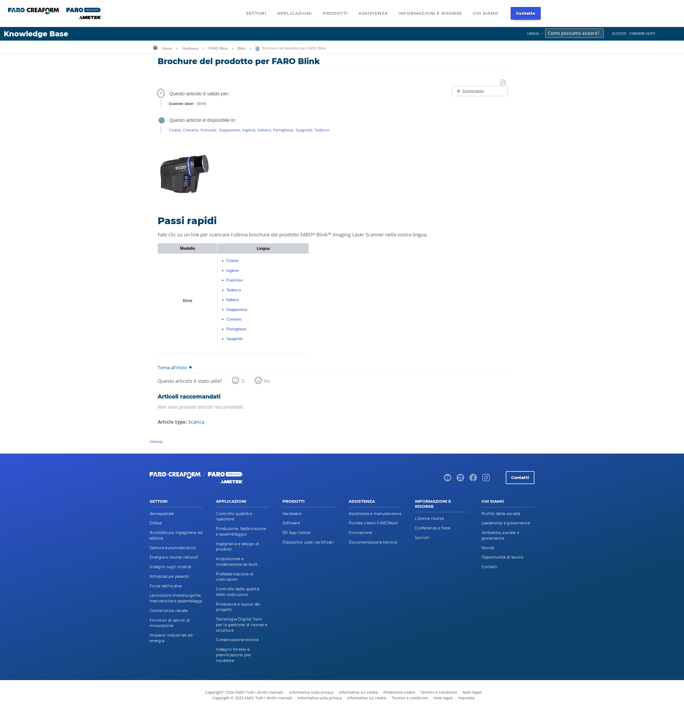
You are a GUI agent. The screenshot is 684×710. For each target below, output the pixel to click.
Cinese (175, 129)
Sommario (473, 91)
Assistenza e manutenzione (375, 513)
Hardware (191, 48)
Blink (242, 48)
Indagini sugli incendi (170, 566)
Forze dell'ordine (166, 586)
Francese (208, 129)
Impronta (466, 697)
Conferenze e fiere (432, 528)
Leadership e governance (505, 523)
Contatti (520, 477)
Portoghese (283, 129)
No (267, 381)
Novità (487, 547)
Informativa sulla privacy (311, 692)
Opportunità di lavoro (502, 557)
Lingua (533, 33)
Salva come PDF (503, 82)
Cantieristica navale (169, 610)
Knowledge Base (36, 33)
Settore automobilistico (173, 547)
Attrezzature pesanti (169, 576)
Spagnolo (304, 129)
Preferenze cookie (399, 692)
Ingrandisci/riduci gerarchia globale (155, 47)
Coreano (190, 129)
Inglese (248, 129)
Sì (243, 381)
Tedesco (321, 129)
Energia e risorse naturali (174, 557)
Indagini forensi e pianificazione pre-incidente (234, 655)
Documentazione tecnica (373, 542)
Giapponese (229, 129)
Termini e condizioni (439, 692)
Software (291, 523)
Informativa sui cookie (358, 692)
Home (167, 48)
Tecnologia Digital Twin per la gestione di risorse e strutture (241, 625)
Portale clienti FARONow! (373, 523)
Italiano (264, 129)
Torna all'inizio (172, 367)
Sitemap (156, 441)
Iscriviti (422, 537)
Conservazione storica (237, 639)
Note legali (472, 692)
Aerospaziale (162, 513)
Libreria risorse (429, 518)
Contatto (525, 13)
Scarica (196, 422)
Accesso (619, 33)
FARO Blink (218, 48)
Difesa (156, 523)
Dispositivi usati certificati (308, 542)
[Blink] (184, 199)
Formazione (360, 532)
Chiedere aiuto (642, 33)
